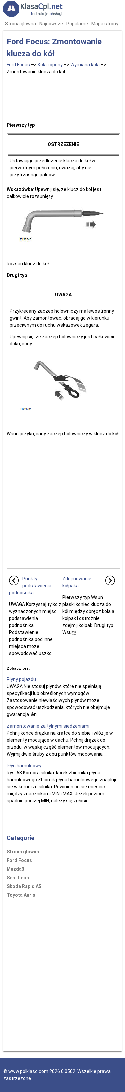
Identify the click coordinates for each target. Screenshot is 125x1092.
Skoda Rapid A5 (24, 886)
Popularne (77, 23)
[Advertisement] (63, 97)
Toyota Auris (21, 895)
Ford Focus (18, 64)
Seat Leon (18, 877)
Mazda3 (15, 869)
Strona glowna (20, 23)
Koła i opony (50, 64)
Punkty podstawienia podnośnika (30, 585)
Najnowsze (51, 23)
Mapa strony (104, 23)
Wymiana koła (85, 64)
